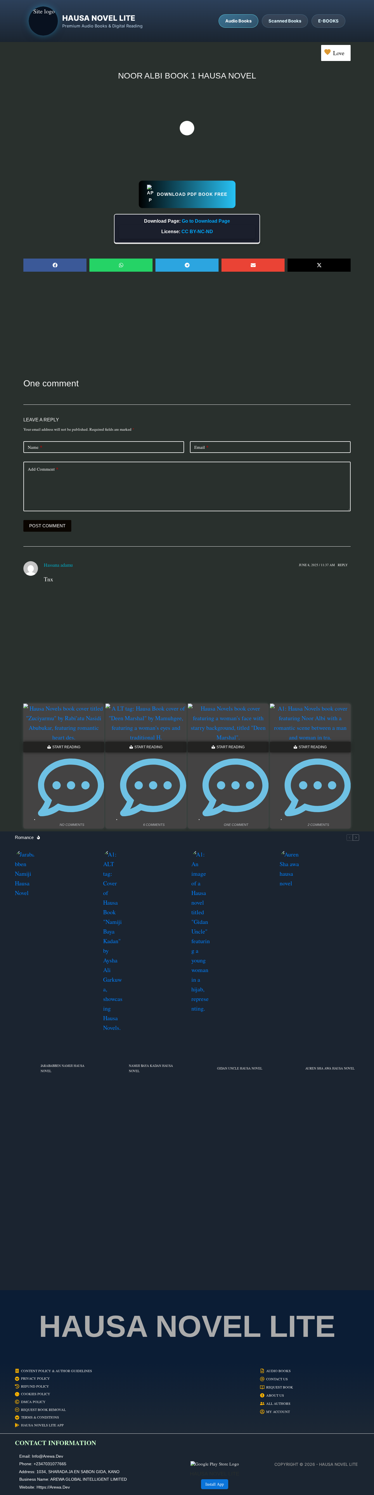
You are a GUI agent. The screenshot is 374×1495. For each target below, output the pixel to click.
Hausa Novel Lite (187, 1326)
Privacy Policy (35, 1378)
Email (201, 447)
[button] (54, 265)
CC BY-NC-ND (197, 231)
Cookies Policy (35, 1394)
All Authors (278, 1403)
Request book (279, 1387)
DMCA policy (33, 1402)
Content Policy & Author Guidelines (56, 1371)
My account (278, 1411)
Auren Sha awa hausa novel (330, 1068)
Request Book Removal (43, 1409)
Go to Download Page (206, 221)
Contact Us (277, 1379)
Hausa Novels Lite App (42, 1425)
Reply (343, 565)
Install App (214, 1484)
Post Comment (47, 525)
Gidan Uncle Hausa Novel (239, 1068)
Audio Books (278, 1371)
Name (35, 447)
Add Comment (43, 469)
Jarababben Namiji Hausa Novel (62, 1068)
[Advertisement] (187, 324)
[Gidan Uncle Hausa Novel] (201, 1068)
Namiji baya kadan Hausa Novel (151, 1068)
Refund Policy (35, 1386)
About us (275, 1395)
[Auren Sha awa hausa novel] (289, 1068)
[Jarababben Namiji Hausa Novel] (25, 1068)
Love (338, 53)
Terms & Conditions (40, 1417)
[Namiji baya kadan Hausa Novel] (113, 1068)
